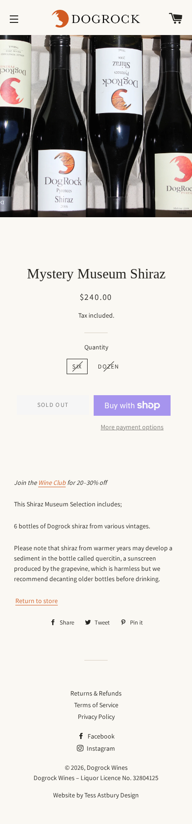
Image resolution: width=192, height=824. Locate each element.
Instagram (100, 748)
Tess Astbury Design (111, 795)
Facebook (100, 736)
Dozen (108, 366)
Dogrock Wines (107, 767)
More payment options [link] (132, 427)
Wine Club (52, 482)
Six (77, 366)
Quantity (96, 347)
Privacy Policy (96, 716)
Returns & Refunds (96, 693)
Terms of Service (96, 705)
